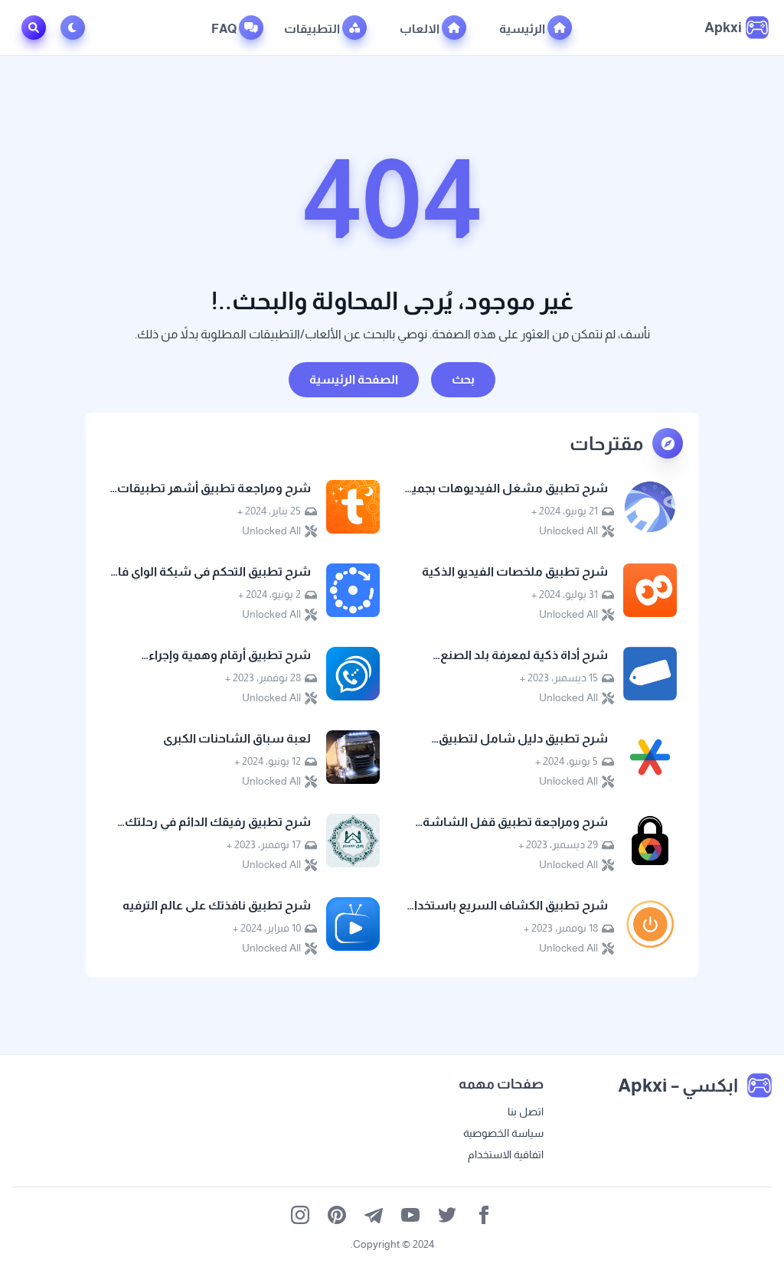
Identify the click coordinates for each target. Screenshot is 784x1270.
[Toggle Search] (33, 27)
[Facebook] (484, 1215)
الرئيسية (523, 28)
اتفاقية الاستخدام (506, 1154)
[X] (447, 1215)
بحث (463, 379)
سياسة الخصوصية (503, 1133)
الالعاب (421, 28)
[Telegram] (373, 1215)
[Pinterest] (337, 1215)
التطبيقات (313, 28)
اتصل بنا (526, 1111)
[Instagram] (300, 1215)
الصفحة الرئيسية (353, 379)
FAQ (225, 28)
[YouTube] (410, 1215)
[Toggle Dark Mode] (75, 27)
